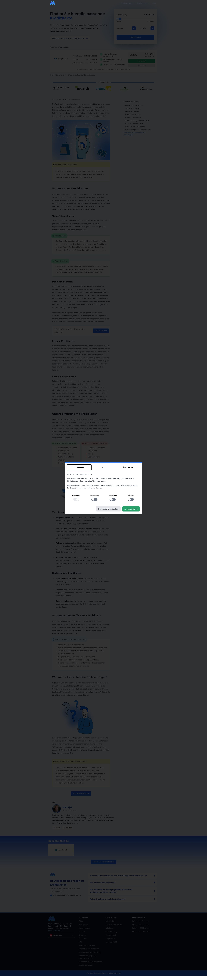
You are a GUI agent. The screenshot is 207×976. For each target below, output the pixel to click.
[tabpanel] (103, 488)
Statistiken (113, 496)
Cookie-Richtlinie (126, 485)
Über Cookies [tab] (128, 467)
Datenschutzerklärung (108, 485)
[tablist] (103, 467)
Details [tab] (103, 467)
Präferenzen (94, 496)
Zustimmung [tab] (79, 467)
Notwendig (76, 496)
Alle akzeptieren (131, 509)
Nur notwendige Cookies (108, 509)
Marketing (131, 496)
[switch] (76, 499)
